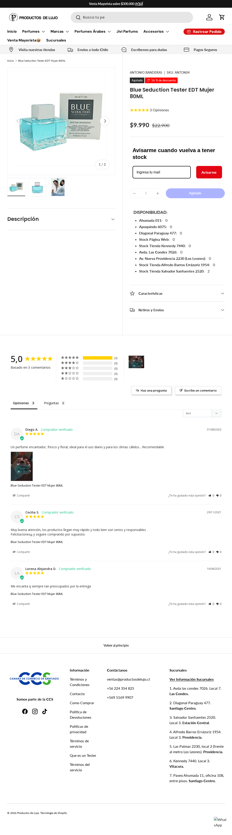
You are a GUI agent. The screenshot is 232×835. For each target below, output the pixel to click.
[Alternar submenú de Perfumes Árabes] (109, 31)
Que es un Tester (83, 755)
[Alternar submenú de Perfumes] (43, 31)
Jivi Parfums (127, 31)
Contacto (77, 693)
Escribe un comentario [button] (200, 390)
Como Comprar (82, 703)
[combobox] (132, 17)
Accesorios (153, 31)
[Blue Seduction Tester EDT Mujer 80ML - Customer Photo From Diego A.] (136, 362)
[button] (222, 17)
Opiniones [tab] (21, 403)
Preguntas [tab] (51, 403)
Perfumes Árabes (90, 31)
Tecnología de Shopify (53, 813)
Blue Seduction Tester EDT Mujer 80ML (41, 60)
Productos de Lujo (28, 813)
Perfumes (31, 31)
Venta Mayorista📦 (24, 40)
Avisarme (209, 172)
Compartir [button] (23, 495)
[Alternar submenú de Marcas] (67, 31)
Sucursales (56, 40)
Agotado (195, 193)
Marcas (57, 31)
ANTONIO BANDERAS (146, 72)
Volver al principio (116, 645)
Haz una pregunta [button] (154, 390)
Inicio (12, 31)
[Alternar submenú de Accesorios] (167, 31)
